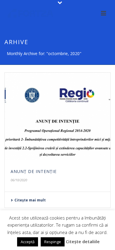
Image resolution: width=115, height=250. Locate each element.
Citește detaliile (83, 241)
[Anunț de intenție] (57, 116)
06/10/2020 (19, 180)
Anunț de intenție (34, 171)
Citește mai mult (30, 200)
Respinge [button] (52, 241)
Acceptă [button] (27, 241)
